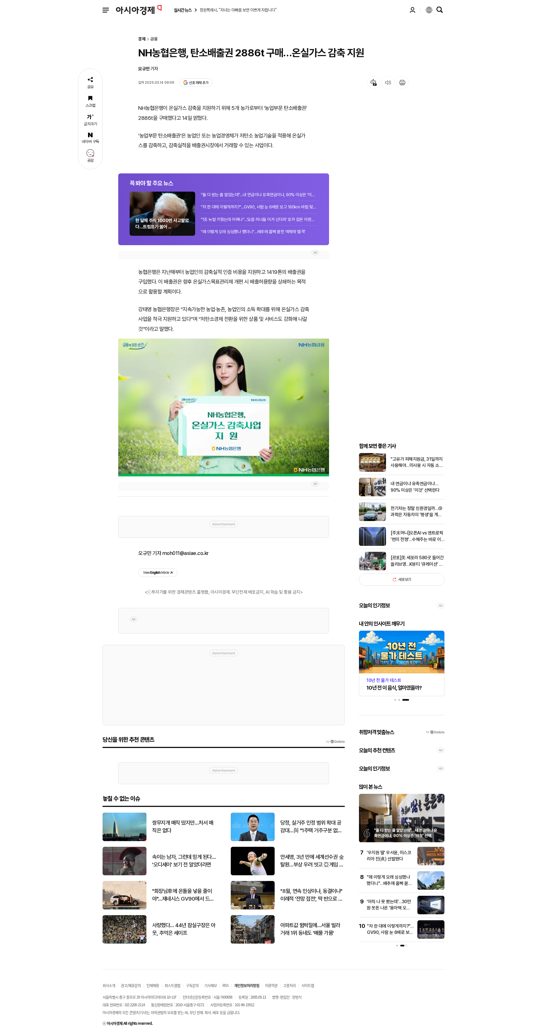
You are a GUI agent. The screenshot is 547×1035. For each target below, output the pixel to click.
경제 (142, 39)
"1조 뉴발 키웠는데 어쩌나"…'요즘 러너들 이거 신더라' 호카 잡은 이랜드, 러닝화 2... (259, 219)
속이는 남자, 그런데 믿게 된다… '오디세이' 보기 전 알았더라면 (184, 861)
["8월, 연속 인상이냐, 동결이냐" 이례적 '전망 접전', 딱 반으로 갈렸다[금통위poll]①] (253, 908)
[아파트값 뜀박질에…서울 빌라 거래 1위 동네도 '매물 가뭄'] (253, 942)
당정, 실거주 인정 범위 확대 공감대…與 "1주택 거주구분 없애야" (311, 826)
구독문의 (192, 985)
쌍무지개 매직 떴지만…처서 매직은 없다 (182, 826)
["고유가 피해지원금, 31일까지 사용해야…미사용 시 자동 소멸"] (372, 470)
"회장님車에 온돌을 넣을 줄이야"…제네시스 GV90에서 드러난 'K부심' (183, 895)
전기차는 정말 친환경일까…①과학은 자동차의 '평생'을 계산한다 (416, 512)
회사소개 (109, 985)
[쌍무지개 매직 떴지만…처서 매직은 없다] (124, 840)
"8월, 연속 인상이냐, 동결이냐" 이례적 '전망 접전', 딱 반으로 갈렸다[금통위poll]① (311, 895)
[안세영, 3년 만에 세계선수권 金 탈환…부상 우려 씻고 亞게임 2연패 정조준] (253, 874)
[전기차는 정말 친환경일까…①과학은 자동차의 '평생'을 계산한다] (372, 520)
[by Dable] (335, 742)
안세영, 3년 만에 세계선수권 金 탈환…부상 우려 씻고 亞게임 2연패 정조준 (312, 861)
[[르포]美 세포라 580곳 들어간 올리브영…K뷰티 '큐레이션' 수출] (372, 569)
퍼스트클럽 (172, 985)
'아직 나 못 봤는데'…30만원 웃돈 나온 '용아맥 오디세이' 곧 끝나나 (389, 908)
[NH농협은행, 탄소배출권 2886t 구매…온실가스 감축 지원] (223, 407)
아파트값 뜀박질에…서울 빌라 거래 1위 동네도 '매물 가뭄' (310, 929)
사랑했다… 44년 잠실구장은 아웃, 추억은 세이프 (183, 929)
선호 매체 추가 (198, 83)
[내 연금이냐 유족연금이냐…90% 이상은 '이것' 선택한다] (372, 495)
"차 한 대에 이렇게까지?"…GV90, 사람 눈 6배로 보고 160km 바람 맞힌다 (259, 207)
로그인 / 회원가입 (412, 10)
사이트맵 (307, 985)
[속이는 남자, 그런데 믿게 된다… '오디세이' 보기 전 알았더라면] (124, 874)
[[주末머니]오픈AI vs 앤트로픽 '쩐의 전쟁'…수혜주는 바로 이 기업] (372, 544)
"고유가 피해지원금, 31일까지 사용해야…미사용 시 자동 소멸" (417, 462)
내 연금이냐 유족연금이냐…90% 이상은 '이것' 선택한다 (415, 487)
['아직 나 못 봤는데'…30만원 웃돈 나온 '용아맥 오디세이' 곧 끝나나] (430, 913)
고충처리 (289, 985)
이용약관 (271, 985)
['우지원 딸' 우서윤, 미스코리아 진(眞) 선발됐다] (430, 864)
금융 (154, 39)
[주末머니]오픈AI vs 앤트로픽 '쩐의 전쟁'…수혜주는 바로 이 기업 (417, 536)
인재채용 (152, 985)
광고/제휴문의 (131, 985)
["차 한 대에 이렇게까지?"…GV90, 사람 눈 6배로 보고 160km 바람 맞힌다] (430, 937)
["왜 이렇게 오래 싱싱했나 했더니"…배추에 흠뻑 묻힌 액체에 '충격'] (430, 888)
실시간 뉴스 (182, 10)
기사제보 (210, 985)
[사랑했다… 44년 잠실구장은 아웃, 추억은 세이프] (124, 942)
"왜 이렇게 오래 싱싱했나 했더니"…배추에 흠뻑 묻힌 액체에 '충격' (253, 231)
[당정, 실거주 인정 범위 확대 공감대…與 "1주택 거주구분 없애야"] (253, 840)
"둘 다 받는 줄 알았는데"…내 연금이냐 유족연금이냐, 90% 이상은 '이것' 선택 (259, 194)
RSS (225, 985)
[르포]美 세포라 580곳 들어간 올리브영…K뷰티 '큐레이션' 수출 (417, 561)
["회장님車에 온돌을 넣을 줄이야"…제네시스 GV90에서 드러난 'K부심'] (124, 908)
